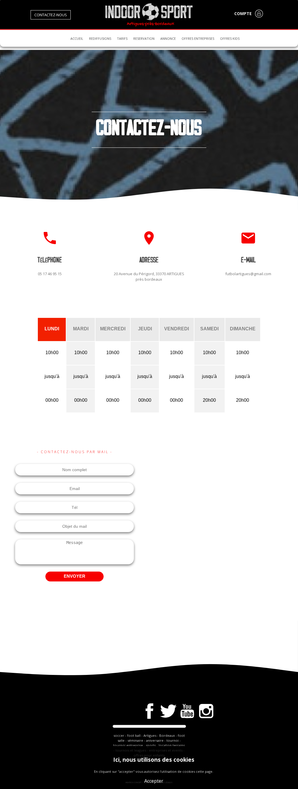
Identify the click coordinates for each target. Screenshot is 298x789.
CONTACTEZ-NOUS (50, 14)
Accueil (76, 38)
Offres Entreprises (198, 38)
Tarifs (122, 38)
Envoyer (74, 576)
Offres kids (230, 38)
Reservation (144, 38)
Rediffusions (100, 38)
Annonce (168, 38)
